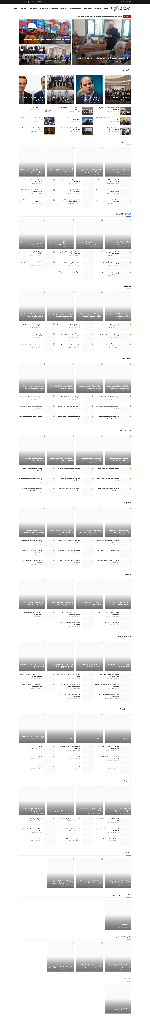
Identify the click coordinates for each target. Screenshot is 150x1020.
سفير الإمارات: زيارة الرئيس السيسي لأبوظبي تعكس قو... (108, 128)
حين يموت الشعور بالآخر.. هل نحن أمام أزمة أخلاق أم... (119, 810)
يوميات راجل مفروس (122, 1009)
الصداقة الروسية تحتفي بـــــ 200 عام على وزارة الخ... (33, 459)
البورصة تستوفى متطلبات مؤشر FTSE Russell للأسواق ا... (31, 190)
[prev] (20, 16)
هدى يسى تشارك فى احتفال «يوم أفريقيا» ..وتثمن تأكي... (107, 118)
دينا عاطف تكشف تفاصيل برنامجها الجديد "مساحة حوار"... (30, 397)
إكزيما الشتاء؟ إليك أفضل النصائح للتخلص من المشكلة (70, 613)
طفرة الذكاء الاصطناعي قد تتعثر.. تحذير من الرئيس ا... (31, 263)
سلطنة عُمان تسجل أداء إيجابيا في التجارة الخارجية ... (107, 200)
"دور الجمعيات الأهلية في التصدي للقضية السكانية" (61, 531)
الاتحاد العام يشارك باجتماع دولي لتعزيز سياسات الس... (69, 128)
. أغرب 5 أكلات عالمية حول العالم (61, 967)
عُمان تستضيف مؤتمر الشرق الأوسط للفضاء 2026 (108, 263)
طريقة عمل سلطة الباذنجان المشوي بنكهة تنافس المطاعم (90, 966)
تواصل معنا (128, 1)
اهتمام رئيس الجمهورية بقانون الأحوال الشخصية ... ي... (31, 345)
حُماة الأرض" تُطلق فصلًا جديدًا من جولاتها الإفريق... (61, 459)
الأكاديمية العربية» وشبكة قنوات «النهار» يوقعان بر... (30, 407)
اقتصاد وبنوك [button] (88, 8)
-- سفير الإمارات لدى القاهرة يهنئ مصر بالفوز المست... (69, 489)
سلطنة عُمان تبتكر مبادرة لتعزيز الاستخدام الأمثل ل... (61, 243)
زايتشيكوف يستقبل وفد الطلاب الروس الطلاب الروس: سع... (118, 387)
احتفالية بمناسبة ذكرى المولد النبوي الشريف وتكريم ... (119, 531)
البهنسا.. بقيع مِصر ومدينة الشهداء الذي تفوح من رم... (107, 829)
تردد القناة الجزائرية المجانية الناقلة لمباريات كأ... (109, 695)
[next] (22, 16)
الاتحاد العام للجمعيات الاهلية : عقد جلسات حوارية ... (32, 561)
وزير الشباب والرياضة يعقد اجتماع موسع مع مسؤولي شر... (61, 666)
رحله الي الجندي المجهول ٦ (35, 819)
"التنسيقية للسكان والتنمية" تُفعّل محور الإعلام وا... (69, 551)
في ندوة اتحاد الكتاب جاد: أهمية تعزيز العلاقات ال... (33, 738)
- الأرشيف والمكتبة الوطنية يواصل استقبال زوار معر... (120, 459)
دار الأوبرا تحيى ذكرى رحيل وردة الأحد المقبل (68, 406)
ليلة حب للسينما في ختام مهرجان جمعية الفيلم (33, 60)
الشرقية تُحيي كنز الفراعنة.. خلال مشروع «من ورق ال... (61, 387)
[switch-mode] (20, 1)
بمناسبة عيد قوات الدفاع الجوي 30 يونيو (69, 819)
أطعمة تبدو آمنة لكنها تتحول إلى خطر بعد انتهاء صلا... (107, 613)
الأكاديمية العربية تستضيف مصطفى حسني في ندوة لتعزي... (108, 417)
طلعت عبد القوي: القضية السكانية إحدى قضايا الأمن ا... (107, 541)
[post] (101, 42)
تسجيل (32, 1)
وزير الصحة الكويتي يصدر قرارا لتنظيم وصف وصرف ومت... (119, 882)
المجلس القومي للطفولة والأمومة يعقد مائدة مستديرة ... (108, 551)
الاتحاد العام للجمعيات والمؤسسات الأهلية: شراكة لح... (89, 531)
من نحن (122, 1)
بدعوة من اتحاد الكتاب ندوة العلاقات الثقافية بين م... (109, 757)
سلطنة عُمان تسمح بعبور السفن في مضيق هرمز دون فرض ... (32, 489)
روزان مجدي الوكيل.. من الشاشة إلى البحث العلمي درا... (118, 243)
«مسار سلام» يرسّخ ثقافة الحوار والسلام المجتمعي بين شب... (60, 60)
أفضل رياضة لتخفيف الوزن (111, 622)
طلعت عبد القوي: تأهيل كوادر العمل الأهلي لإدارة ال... (32, 551)
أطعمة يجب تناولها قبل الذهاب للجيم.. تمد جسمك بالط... (33, 604)
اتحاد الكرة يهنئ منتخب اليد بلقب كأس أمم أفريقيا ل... (68, 675)
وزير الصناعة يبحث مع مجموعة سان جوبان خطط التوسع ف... (107, 190)
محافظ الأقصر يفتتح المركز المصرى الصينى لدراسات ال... (70, 335)
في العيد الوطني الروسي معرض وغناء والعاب (108, 397)
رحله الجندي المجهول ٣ (35, 839)
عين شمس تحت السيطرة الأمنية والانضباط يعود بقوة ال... (33, 335)
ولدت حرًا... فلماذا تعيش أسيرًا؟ (61, 811)
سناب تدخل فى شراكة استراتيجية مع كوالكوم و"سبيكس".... (70, 252)
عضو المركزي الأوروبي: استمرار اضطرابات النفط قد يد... (69, 180)
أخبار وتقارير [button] (98, 8)
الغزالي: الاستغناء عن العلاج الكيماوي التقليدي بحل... (69, 623)
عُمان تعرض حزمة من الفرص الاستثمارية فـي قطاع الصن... (31, 200)
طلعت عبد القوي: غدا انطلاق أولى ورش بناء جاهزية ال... (108, 561)
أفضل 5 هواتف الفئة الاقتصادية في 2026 (69, 272)
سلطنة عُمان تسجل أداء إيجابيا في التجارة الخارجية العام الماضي (46, 39)
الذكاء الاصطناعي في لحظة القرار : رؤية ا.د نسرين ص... (32, 243)
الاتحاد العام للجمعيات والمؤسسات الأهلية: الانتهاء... (32, 541)
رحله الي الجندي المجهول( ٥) (111, 839)
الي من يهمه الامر (37, 107)
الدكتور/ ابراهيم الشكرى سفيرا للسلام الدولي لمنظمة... (108, 747)
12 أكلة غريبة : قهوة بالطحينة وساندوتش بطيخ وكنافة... (119, 966)
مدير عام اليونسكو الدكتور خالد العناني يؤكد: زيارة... (31, 469)
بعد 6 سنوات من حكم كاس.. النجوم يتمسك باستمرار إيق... (70, 685)
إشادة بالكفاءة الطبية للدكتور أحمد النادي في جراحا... (33, 810)
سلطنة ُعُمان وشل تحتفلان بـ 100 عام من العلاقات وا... (32, 171)
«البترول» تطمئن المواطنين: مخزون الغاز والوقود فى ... (91, 171)
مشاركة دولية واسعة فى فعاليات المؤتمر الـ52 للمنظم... (69, 108)
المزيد (15, 8)
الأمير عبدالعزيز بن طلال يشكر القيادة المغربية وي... (108, 489)
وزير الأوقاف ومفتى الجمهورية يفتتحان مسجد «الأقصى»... (90, 315)
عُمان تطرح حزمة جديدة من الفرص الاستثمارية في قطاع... (71, 200)
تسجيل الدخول (38, 1)
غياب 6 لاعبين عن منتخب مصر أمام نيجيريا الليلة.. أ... (107, 685)
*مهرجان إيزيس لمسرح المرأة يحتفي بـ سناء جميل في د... (33, 387)
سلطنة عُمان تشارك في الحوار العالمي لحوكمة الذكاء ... (108, 469)
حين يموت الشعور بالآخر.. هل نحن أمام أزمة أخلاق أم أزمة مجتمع (104, 16)
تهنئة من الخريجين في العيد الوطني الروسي (34, 99)
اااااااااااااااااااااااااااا (122, 925)
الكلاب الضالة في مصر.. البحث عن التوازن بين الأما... (107, 819)
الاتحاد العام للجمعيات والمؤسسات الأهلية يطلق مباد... (32, 531)
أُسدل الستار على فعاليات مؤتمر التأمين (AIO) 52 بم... (61, 171)
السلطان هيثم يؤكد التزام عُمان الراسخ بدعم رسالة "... (108, 479)
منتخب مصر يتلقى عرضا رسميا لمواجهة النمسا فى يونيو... (31, 675)
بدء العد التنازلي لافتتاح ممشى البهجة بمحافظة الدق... (108, 325)
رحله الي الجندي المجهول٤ (73, 839)
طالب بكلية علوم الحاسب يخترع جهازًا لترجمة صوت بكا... (90, 243)
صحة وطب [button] (23, 8)
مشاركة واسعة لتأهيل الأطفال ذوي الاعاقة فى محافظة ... (30, 325)
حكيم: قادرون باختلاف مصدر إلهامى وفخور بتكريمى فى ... (107, 407)
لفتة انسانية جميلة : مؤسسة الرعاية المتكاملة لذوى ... (90, 882)
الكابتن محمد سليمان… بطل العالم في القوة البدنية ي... (108, 675)
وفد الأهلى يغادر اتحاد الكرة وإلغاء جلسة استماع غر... (32, 666)
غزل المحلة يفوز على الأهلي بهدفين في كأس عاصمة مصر (31, 685)
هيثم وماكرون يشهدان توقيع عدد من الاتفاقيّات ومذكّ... (70, 479)
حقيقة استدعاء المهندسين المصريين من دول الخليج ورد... (62, 882)
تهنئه (99, 739)
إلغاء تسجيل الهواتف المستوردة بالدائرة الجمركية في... (107, 273)
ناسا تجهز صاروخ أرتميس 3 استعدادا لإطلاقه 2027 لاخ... (109, 252)
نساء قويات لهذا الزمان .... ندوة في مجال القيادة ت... (108, 335)
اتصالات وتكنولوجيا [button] (75, 8)
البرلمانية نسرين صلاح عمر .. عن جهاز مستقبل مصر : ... (61, 315)
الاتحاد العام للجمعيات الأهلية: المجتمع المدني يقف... (69, 541)
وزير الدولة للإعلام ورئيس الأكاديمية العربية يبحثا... (30, 118)
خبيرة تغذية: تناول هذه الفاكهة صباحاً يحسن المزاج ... (32, 613)
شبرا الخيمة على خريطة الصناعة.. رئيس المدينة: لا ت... (69, 345)
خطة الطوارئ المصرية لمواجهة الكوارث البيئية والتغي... (69, 747)
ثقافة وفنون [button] (54, 8)
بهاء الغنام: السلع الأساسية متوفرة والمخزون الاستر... (70, 190)
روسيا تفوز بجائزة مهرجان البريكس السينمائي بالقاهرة (70, 397)
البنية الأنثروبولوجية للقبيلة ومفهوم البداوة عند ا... (32, 829)
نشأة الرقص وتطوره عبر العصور (71, 829)
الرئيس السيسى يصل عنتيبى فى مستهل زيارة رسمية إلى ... (69, 118)
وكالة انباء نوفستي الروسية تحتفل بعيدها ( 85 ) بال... (30, 479)
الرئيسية (105, 8)
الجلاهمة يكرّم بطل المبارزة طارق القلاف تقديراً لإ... (118, 666)
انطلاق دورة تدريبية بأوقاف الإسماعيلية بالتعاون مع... (120, 99)
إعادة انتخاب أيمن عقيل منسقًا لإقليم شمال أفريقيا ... (108, 345)
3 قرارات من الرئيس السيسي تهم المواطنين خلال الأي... (90, 99)
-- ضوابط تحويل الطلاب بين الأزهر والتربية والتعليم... (118, 315)
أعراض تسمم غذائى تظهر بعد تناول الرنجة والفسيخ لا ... (119, 604)
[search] (9, 8)
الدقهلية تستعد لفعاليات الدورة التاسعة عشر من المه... (32, 315)
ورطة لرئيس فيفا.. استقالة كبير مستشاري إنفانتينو (90, 666)
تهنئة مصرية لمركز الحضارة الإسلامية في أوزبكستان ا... (69, 469)
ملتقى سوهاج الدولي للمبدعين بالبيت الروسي (62, 99)
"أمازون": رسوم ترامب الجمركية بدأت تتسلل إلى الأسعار (70, 263)
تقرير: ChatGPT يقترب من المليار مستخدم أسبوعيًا (30, 252)
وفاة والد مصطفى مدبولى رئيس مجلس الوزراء (31, 128)
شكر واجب (126, 739)
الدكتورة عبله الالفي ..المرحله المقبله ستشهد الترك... (70, 561)
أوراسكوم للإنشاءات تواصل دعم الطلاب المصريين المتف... (118, 171)
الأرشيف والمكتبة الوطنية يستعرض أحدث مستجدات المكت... (30, 417)
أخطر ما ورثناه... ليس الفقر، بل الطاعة (90, 810)
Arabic (26, 1)
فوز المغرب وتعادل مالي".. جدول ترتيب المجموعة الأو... (70, 695)
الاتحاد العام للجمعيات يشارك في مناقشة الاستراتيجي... (107, 108)
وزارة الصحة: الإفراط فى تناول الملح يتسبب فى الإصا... (62, 604)
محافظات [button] (64, 8)
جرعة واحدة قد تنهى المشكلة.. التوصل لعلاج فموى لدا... (90, 604)
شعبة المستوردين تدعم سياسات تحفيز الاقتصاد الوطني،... (31, 180)
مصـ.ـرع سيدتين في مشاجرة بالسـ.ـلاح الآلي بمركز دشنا (68, 325)
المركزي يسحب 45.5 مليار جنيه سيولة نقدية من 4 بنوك (108, 180)
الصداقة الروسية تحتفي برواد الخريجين (91, 459)
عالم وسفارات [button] (44, 8)
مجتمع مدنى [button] (33, 8)
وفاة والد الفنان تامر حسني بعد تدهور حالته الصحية (90, 387)
